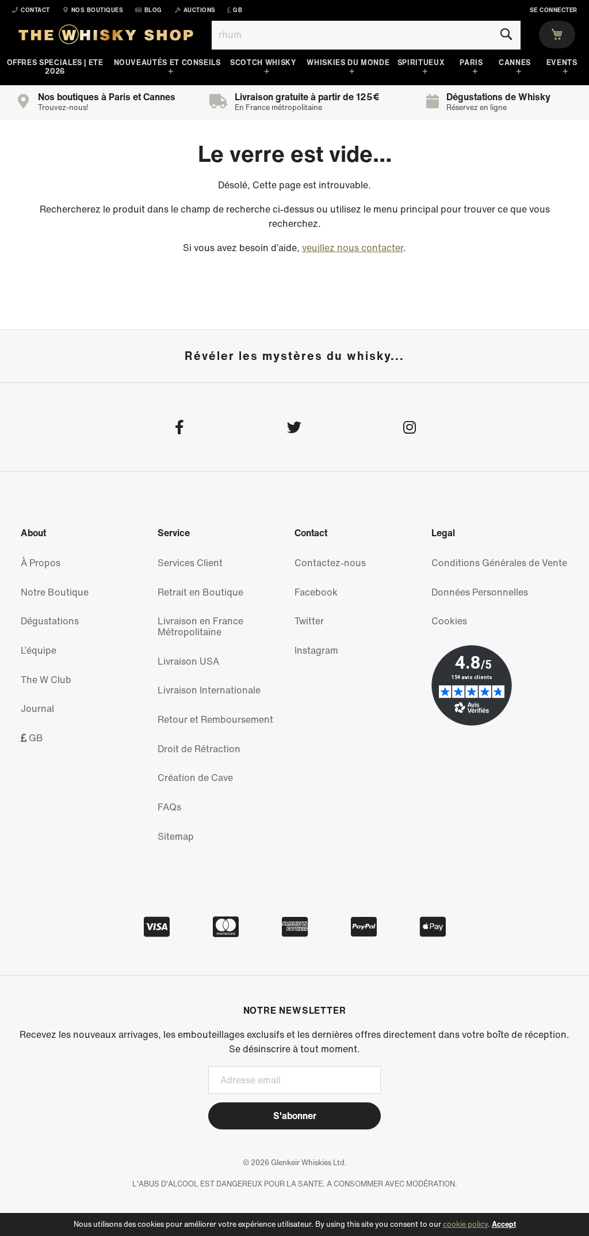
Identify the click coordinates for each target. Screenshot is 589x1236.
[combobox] (366, 35)
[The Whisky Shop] (105, 37)
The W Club (46, 680)
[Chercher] (506, 34)
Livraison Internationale (209, 690)
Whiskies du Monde (348, 62)
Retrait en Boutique (200, 592)
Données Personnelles (479, 592)
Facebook (316, 592)
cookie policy (465, 1224)
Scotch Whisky (263, 62)
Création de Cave (195, 777)
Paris (471, 62)
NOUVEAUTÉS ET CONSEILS (167, 62)
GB (34, 738)
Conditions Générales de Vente (499, 563)
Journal (37, 708)
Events (561, 62)
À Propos (40, 563)
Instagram (316, 650)
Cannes (515, 62)
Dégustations (50, 621)
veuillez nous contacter (352, 248)
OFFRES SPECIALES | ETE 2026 (55, 67)
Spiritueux (421, 62)
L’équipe (38, 650)
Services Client (190, 563)
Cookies (449, 621)
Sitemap (176, 836)
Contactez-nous (330, 563)
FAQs (169, 807)
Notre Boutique (55, 592)
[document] (294, 1224)
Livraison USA (188, 661)
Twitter (309, 621)
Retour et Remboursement (215, 719)
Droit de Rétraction (199, 749)
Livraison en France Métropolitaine (200, 626)
